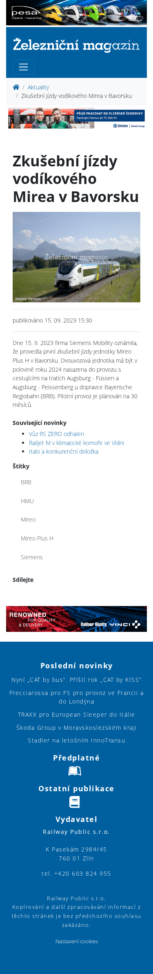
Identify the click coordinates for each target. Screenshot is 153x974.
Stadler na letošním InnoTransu (76, 740)
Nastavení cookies (76, 941)
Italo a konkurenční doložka (63, 451)
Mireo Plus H (37, 538)
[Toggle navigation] (23, 67)
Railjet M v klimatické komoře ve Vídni (76, 443)
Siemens (32, 557)
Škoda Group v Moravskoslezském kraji (76, 727)
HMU (27, 501)
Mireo (28, 519)
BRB (26, 482)
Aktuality (38, 87)
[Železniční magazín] (76, 44)
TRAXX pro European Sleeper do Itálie (76, 714)
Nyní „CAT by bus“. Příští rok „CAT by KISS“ (76, 679)
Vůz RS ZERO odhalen (56, 434)
